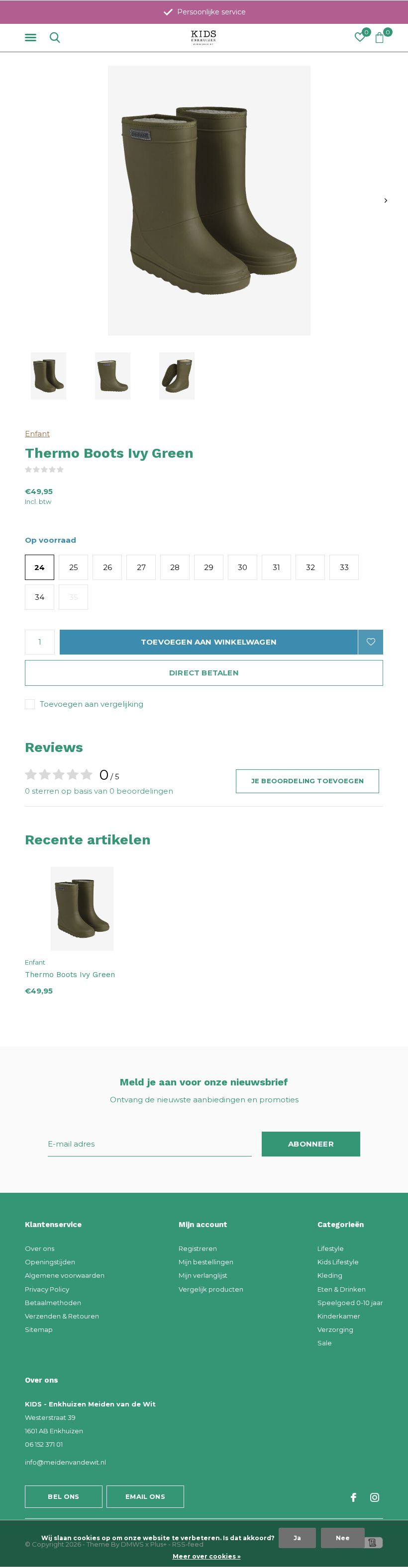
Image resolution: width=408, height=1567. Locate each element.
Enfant (37, 433)
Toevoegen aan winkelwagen (209, 642)
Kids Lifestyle (338, 1262)
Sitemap (39, 1329)
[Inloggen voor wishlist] (370, 642)
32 (310, 567)
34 (39, 597)
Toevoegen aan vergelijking (91, 704)
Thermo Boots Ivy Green (70, 974)
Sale (324, 1343)
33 (344, 567)
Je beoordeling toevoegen (307, 781)
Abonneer (311, 1144)
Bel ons (63, 1496)
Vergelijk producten (211, 1289)
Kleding (329, 1275)
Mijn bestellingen (206, 1262)
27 (141, 567)
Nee (343, 1538)
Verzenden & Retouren (62, 1316)
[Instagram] (374, 1497)
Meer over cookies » (207, 1556)
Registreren (198, 1248)
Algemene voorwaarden (64, 1275)
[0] (379, 37)
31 (276, 567)
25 (73, 567)
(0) (70, 470)
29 (208, 567)
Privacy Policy (47, 1289)
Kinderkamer (338, 1316)
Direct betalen (204, 672)
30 (242, 567)
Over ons (39, 1248)
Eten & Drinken (341, 1289)
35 (73, 597)
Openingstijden (50, 1262)
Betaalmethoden (53, 1303)
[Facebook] (353, 1497)
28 (175, 567)
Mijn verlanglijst (203, 1275)
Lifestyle (330, 1248)
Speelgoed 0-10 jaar (350, 1303)
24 (39, 567)
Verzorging (335, 1329)
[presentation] (386, 200)
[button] (32, 37)
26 (107, 567)
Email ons (145, 1496)
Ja (297, 1538)
